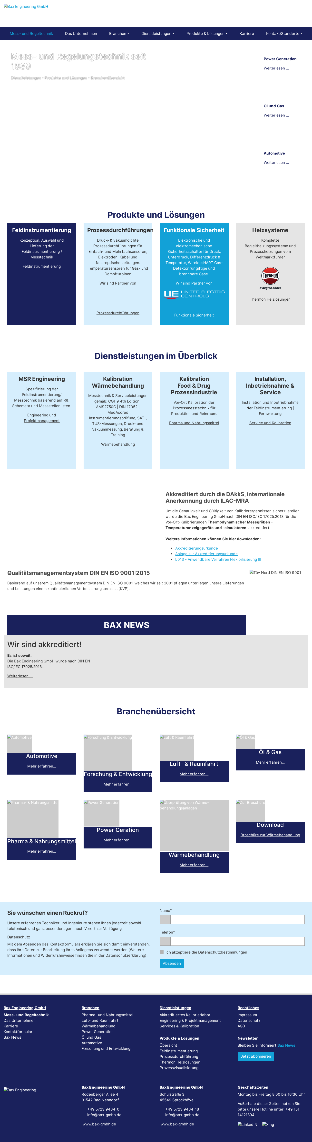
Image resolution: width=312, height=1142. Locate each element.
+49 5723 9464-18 (181, 1109)
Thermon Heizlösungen (270, 299)
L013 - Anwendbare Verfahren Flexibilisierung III (218, 559)
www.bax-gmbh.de (99, 1124)
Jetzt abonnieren (256, 1056)
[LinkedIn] (247, 1124)
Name (168, 910)
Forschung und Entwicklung (106, 1048)
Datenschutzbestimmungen (222, 952)
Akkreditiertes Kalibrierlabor (185, 1015)
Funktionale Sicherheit (194, 315)
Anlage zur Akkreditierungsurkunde (206, 553)
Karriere (11, 1026)
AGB (241, 1026)
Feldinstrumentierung (42, 266)
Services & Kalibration (179, 1026)
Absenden (172, 963)
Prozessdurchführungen (118, 313)
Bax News (12, 1037)
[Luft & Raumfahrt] (177, 758)
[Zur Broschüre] (250, 819)
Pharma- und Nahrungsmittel (107, 1015)
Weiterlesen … (20, 676)
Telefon (168, 932)
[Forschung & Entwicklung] (108, 768)
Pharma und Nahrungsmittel (194, 423)
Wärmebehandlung (118, 444)
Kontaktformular (18, 1031)
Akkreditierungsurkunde (196, 548)
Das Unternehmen (20, 1020)
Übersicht (168, 1045)
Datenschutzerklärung (125, 955)
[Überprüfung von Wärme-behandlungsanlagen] (194, 849)
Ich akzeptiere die (206, 952)
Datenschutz (249, 1020)
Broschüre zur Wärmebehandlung (270, 835)
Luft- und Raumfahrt (100, 1020)
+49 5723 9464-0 (102, 1109)
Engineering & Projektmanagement (190, 1020)
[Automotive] (19, 750)
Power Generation (98, 1031)
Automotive (92, 1043)
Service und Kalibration (270, 423)
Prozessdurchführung (179, 1056)
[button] (260, 46)
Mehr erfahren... (41, 766)
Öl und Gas (91, 1037)
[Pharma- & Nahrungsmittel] (32, 835)
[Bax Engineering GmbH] (26, 13)
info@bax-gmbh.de (103, 1114)
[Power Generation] (101, 824)
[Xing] (268, 1124)
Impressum (247, 1015)
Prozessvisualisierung (179, 1067)
